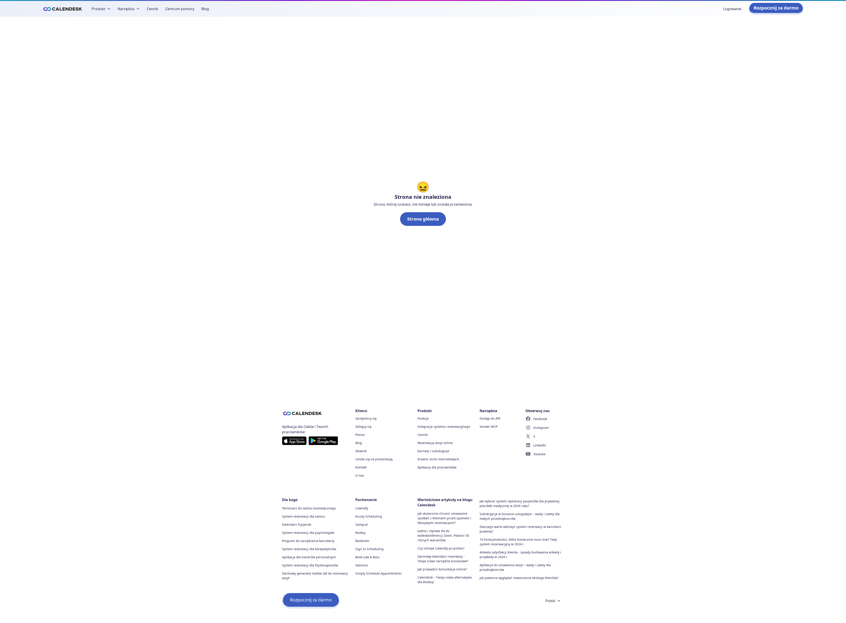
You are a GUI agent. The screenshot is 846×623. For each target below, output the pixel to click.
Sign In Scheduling (369, 549)
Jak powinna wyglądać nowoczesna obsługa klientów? (519, 578)
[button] (101, 9)
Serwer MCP (488, 426)
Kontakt (361, 467)
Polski (550, 600)
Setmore (361, 565)
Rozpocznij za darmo (776, 8)
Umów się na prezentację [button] (374, 459)
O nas (359, 475)
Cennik (152, 8)
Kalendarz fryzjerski (296, 524)
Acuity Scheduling (368, 516)
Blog (205, 8)
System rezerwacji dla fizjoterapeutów (310, 565)
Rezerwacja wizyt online (435, 443)
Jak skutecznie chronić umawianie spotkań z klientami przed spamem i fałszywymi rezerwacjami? (444, 518)
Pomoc (360, 435)
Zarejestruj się (366, 418)
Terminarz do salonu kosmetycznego (309, 508)
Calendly (361, 508)
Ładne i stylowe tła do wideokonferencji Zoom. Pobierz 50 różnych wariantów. (443, 535)
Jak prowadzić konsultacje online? (442, 569)
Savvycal (361, 524)
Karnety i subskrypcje (433, 451)
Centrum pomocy (179, 8)
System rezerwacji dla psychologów (308, 533)
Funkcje (423, 418)
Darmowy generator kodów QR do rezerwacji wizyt (315, 575)
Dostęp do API (490, 418)
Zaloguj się (363, 426)
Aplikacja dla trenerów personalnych (309, 557)
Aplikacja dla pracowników (436, 467)
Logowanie (732, 8)
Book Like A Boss (367, 557)
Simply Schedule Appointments (378, 573)
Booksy (360, 533)
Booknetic (362, 541)
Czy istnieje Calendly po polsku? (440, 548)
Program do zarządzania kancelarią (308, 541)
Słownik (361, 451)
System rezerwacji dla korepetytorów (309, 549)
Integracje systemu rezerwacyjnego (443, 426)
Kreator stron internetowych (438, 459)
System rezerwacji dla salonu (303, 516)
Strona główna (423, 219)
